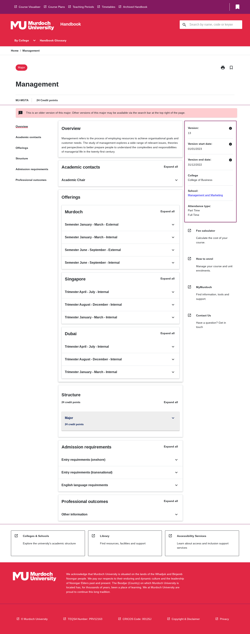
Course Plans (56, 6)
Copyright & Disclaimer (186, 619)
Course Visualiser (29, 6)
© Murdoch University (34, 619)
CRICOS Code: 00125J (137, 619)
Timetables (108, 6)
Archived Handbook (135, 6)
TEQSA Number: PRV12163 (85, 619)
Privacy (224, 619)
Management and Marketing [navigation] (205, 195)
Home (15, 50)
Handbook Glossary (53, 40)
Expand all (171, 166)
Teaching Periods (83, 6)
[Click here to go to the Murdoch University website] (32, 26)
